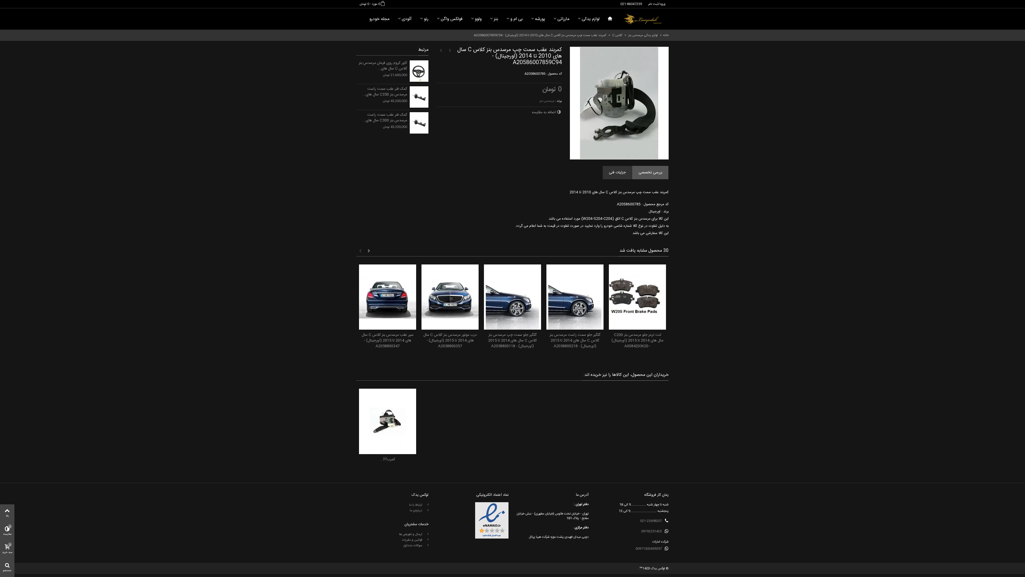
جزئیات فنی (617, 172)
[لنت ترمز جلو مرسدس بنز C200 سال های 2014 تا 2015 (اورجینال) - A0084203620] (637, 297)
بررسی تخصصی (650, 172)
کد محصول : (554, 73)
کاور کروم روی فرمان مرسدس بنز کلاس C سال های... (383, 66)
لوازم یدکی (591, 19)
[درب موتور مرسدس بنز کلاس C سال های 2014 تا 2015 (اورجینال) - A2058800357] (450, 297)
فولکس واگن (452, 19)
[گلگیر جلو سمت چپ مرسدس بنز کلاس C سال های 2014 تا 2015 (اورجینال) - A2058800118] (512, 297)
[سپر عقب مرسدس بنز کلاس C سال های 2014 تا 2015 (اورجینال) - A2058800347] (387, 297)
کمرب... (387, 459)
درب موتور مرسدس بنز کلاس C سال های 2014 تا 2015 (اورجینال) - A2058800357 (450, 340)
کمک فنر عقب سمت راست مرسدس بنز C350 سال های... (384, 92)
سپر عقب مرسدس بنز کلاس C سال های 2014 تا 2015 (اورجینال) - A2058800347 (387, 340)
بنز (496, 19)
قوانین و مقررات (412, 540)
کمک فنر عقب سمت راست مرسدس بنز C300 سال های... (384, 117)
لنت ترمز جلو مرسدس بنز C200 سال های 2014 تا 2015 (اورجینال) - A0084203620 (638, 340)
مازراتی (563, 19)
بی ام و (516, 19)
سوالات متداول (413, 545)
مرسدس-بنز (546, 101)
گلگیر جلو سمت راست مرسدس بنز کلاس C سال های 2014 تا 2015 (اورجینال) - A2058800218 (575, 340)
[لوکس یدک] (643, 19)
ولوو (478, 19)
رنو (426, 19)
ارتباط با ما (416, 505)
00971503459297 (649, 548)
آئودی (407, 19)
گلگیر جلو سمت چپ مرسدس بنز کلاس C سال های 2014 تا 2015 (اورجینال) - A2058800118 (512, 340)
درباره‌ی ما (416, 510)
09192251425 (651, 531)
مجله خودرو (379, 19)
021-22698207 (651, 521)
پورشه (540, 19)
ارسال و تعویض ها (411, 534)
